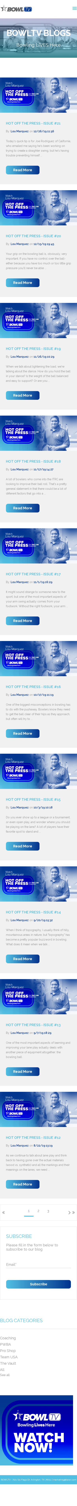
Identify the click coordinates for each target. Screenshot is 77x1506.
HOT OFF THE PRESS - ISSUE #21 (33, 123)
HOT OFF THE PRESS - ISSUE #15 (33, 799)
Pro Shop (8, 1351)
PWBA (5, 1344)
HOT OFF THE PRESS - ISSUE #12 (33, 1137)
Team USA (9, 1357)
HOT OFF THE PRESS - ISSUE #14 (33, 912)
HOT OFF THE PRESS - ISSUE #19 (33, 349)
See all (5, 1375)
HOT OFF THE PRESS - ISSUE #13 (33, 1025)
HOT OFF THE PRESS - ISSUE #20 (33, 236)
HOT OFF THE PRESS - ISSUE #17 (33, 574)
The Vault (8, 1363)
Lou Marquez (20, 131)
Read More (22, 170)
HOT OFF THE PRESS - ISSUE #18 (33, 461)
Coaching (8, 1338)
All (2, 1370)
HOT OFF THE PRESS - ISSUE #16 (33, 687)
